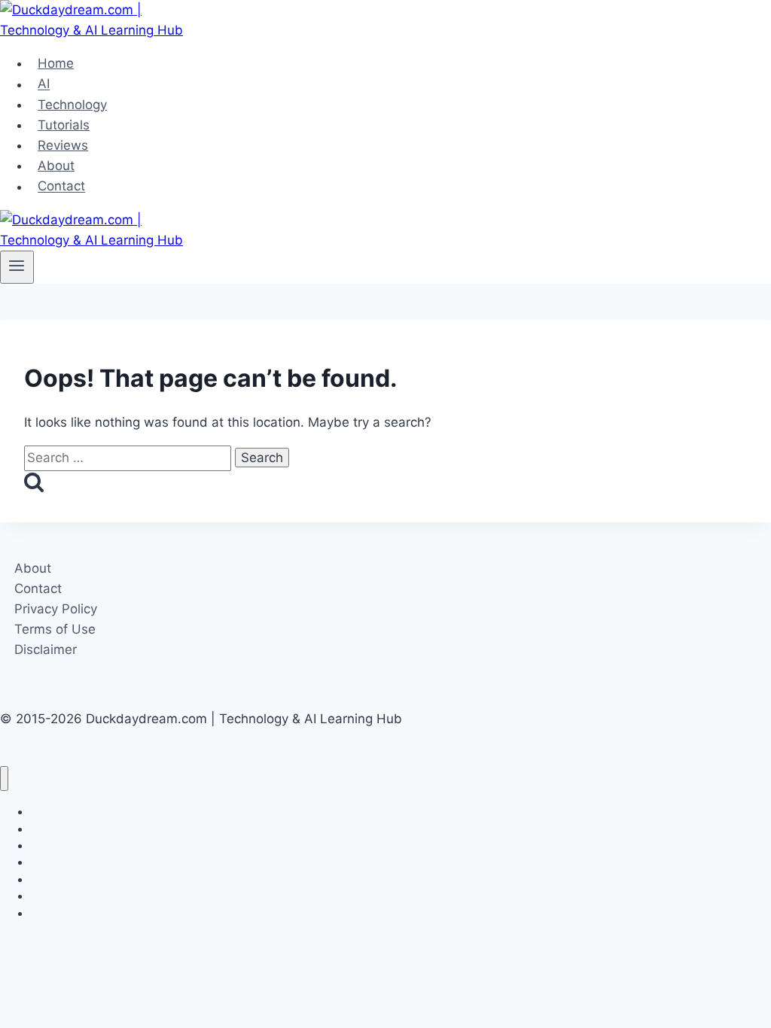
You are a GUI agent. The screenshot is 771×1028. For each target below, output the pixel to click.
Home (56, 63)
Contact (61, 186)
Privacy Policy (55, 608)
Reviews (63, 145)
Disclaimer (45, 649)
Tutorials (64, 124)
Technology (72, 104)
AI (44, 84)
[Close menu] (4, 778)
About (56, 165)
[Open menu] (17, 267)
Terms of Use (55, 629)
